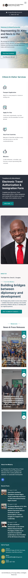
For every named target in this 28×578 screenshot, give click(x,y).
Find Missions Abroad (9, 57)
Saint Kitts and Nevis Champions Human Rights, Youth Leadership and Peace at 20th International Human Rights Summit (14, 361)
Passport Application (9, 92)
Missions (6, 156)
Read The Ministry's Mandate (11, 311)
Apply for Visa (7, 112)
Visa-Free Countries (8, 53)
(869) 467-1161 (15, 14)
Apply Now (7, 203)
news (6, 355)
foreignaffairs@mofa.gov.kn (15, 12)
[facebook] (2, 479)
